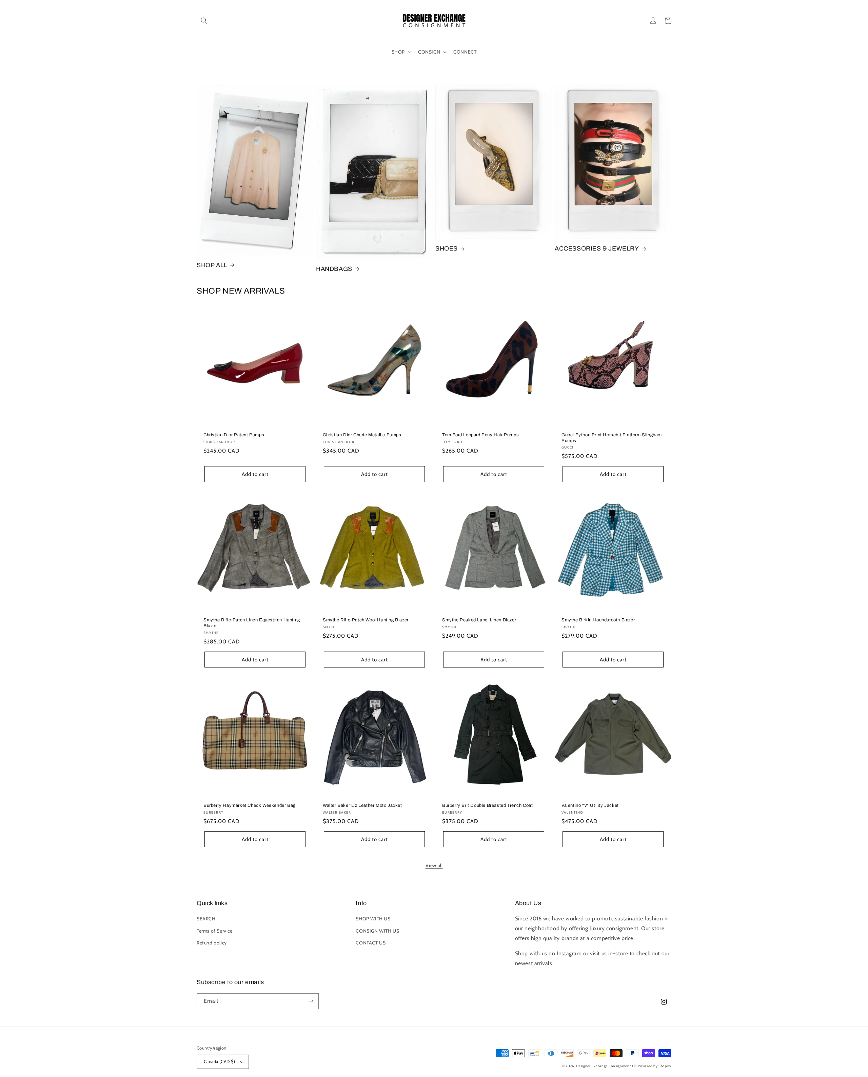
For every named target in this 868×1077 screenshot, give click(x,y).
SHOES (446, 248)
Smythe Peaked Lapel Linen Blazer (479, 620)
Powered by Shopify (654, 1066)
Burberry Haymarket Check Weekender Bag (249, 805)
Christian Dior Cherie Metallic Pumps (362, 435)
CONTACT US (371, 943)
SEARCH (206, 919)
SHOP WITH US (373, 919)
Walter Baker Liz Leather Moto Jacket (362, 805)
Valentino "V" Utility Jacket (590, 805)
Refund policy (212, 943)
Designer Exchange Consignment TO (606, 1066)
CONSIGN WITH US (377, 931)
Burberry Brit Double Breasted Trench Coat (487, 805)
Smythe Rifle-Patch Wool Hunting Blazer (366, 620)
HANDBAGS (334, 268)
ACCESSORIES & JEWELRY (597, 248)
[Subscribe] (310, 1001)
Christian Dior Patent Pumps (233, 435)
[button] (204, 20)
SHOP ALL (212, 265)
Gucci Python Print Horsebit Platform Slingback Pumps (612, 438)
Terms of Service (215, 931)
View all (434, 865)
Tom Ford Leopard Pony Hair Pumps (480, 435)
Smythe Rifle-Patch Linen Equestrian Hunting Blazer (251, 623)
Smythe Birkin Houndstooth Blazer (598, 620)
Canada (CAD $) (219, 1061)
